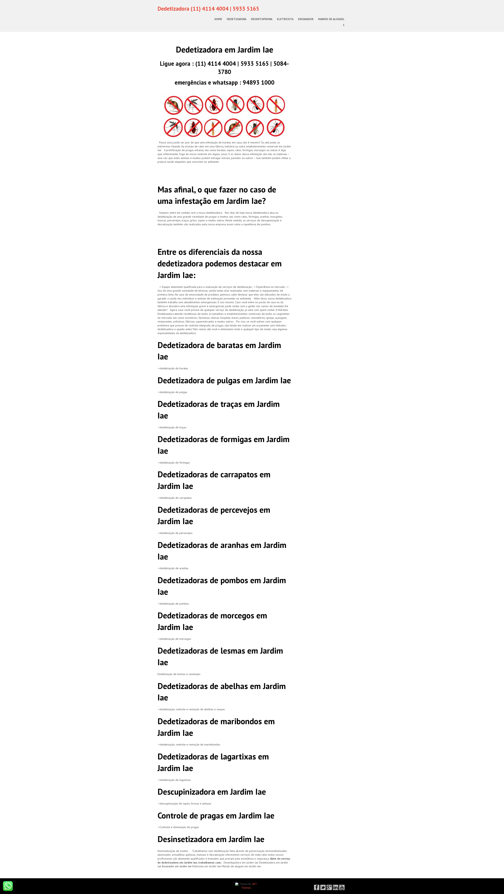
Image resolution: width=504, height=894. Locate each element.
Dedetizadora (236, 19)
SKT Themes (249, 886)
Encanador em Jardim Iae (177, 866)
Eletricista (285, 19)
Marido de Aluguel (331, 19)
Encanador (305, 19)
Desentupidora (261, 19)
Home (218, 19)
